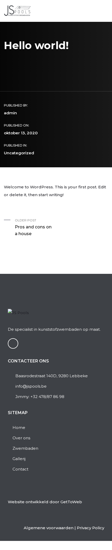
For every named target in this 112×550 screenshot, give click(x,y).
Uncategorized (19, 152)
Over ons (21, 437)
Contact (20, 469)
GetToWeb (71, 501)
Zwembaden (25, 448)
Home (19, 427)
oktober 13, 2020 (21, 132)
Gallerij (19, 458)
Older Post (33, 227)
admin (10, 112)
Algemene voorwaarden (48, 527)
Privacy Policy (90, 527)
